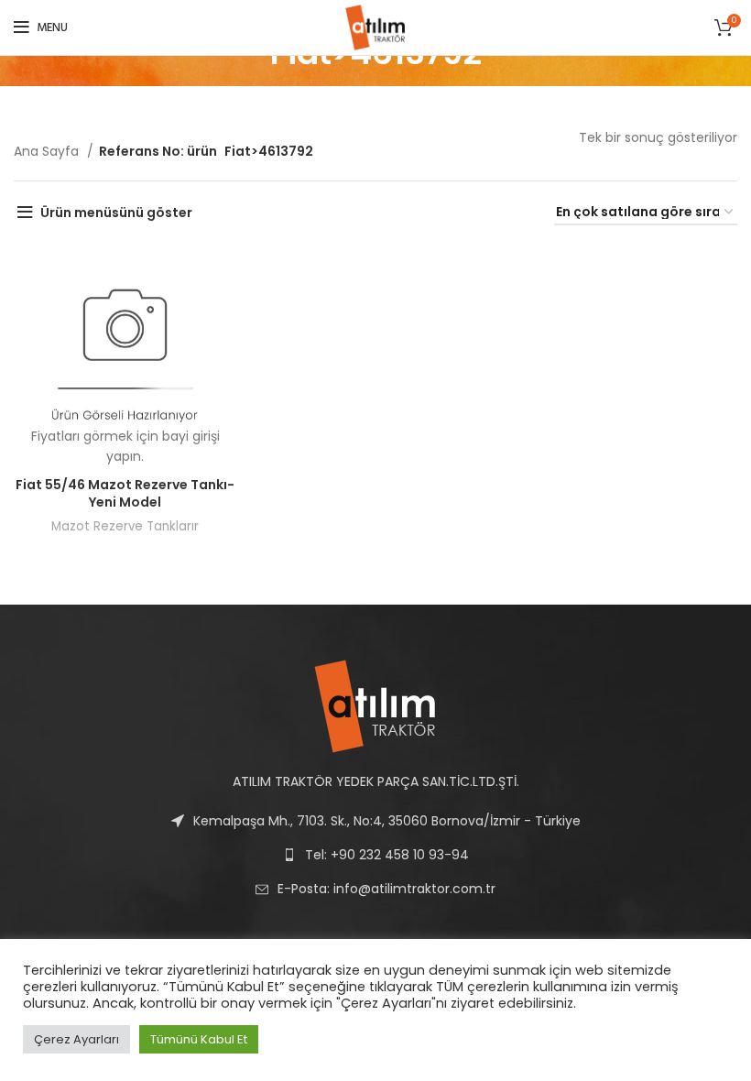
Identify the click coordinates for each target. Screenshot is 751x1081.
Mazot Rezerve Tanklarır (125, 526)
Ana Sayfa (48, 151)
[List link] (375, 889)
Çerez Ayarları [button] (76, 1039)
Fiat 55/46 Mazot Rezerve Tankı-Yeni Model (125, 493)
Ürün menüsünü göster (116, 212)
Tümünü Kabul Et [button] (198, 1039)
